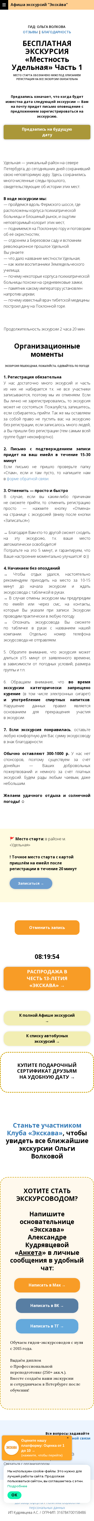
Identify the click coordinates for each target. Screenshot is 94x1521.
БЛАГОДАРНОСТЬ (56, 32)
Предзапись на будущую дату (47, 132)
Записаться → (31, 883)
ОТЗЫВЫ (30, 32)
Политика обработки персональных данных (54, 1505)
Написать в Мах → (47, 1285)
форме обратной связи (27, 478)
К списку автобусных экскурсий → (47, 1038)
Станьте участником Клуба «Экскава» (44, 1129)
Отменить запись (47, 927)
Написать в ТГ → (47, 1326)
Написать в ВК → (47, 1305)
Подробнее (17, 1486)
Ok (14, 1495)
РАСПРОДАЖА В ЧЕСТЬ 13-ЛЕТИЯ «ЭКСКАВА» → (47, 978)
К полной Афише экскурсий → (47, 1018)
